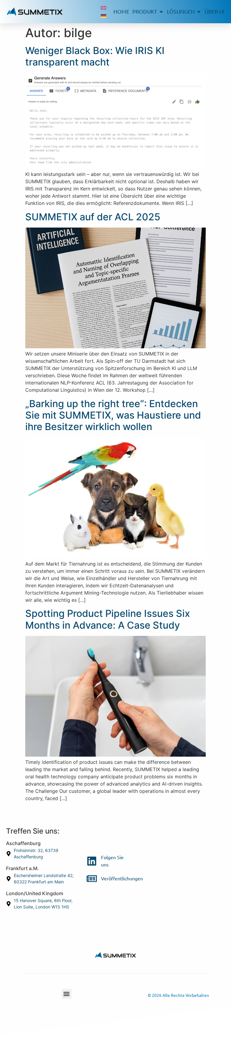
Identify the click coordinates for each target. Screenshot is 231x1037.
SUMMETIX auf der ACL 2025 (92, 217)
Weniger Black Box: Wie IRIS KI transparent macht (95, 56)
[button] (67, 994)
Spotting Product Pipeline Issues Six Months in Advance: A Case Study (107, 619)
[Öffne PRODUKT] (161, 12)
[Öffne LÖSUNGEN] (199, 12)
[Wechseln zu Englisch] (103, 8)
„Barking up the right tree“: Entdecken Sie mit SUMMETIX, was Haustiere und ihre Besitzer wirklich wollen (113, 415)
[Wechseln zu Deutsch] (103, 16)
